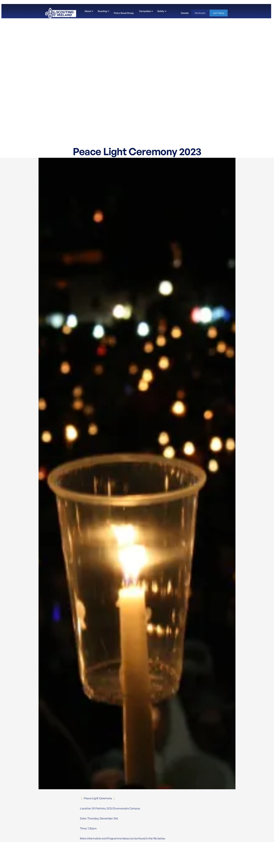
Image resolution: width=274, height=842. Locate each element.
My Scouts (200, 13)
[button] (88, 11)
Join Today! (218, 13)
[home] (60, 13)
